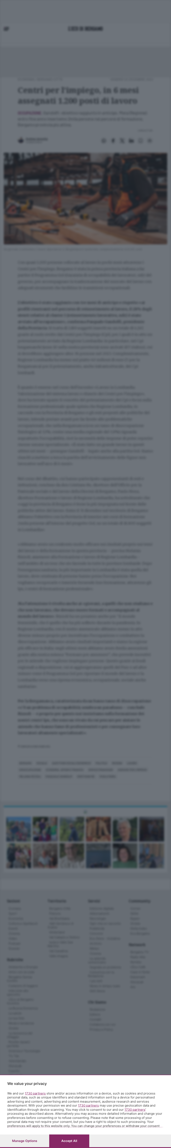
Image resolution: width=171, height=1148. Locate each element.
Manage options (24, 1141)
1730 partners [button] (35, 1093)
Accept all (69, 1141)
